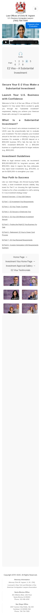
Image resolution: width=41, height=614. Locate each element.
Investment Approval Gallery (19, 266)
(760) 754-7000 (20, 20)
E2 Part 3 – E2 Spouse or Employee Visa (16, 212)
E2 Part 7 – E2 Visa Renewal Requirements (17, 240)
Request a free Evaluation (33, 25)
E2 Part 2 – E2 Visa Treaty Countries (15, 207)
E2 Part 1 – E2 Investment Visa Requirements (18, 202)
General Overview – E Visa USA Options (16, 197)
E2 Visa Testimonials (20, 270)
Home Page (18, 257)
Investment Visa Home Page (18, 261)
